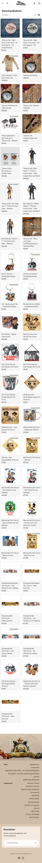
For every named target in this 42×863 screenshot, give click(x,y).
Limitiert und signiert (31, 805)
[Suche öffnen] (7, 3)
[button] (6, 14)
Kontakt (36, 777)
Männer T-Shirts (33, 783)
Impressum (35, 767)
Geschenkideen (33, 802)
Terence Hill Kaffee (32, 814)
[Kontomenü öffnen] (34, 3)
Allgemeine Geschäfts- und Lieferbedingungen (22, 770)
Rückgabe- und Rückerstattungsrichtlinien (23, 773)
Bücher (36, 808)
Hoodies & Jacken (32, 786)
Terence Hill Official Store (23, 854)
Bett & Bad (35, 811)
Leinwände (35, 795)
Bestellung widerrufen (31, 780)
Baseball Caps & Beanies (30, 789)
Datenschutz (34, 764)
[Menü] (2, 3)
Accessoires (34, 792)
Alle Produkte (34, 817)
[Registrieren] (35, 843)
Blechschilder (34, 798)
